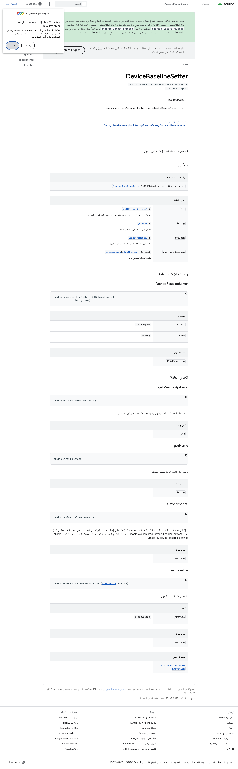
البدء (12, 45)
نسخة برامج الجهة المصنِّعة (223, 738)
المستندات (206, 3)
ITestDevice (130, 251)
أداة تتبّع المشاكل (71, 748)
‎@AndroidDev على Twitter (143, 722)
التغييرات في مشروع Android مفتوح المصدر (99, 32)
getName (142, 223)
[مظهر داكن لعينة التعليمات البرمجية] (186, 293)
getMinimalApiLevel (135, 209)
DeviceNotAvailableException (173, 667)
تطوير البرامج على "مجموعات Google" (139, 743)
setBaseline (113, 251)
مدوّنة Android (149, 728)
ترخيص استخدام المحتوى (116, 689)
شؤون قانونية (199, 762)
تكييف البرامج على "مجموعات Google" (139, 748)
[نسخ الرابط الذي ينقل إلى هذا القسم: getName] (170, 446)
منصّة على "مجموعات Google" (142, 738)
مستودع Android (226, 717)
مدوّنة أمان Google (147, 733)
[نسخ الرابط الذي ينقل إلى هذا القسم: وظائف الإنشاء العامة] (155, 274)
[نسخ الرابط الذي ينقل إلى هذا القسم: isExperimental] (162, 504)
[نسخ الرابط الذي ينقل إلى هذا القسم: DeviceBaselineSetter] (152, 284)
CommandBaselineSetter (173, 125)
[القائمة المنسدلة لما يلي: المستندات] (197, 4)
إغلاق (28, 45)
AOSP (185, 64)
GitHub (230, 748)
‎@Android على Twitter (145, 717)
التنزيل (231, 728)
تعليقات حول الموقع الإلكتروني (155, 762)
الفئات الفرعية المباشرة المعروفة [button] (145, 124)
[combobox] (71, 4)
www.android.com (68, 733)
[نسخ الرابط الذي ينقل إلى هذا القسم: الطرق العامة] (167, 378)
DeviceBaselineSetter (127, 186)
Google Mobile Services (66, 738)
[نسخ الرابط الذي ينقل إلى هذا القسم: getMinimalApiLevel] (155, 388)
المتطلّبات (230, 722)
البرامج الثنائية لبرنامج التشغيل (222, 743)
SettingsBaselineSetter (116, 125)
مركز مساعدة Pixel (70, 722)
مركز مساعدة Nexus (69, 728)
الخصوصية (175, 762)
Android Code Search (176, 3)
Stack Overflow (70, 743)
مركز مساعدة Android (68, 717)
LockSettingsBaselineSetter (143, 125)
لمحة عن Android (226, 762)
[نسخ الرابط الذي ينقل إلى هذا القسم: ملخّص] (175, 165)
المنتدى (212, 762)
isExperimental (138, 237)
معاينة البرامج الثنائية (225, 733)
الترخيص (187, 762)
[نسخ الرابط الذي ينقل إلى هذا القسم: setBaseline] (167, 570)
